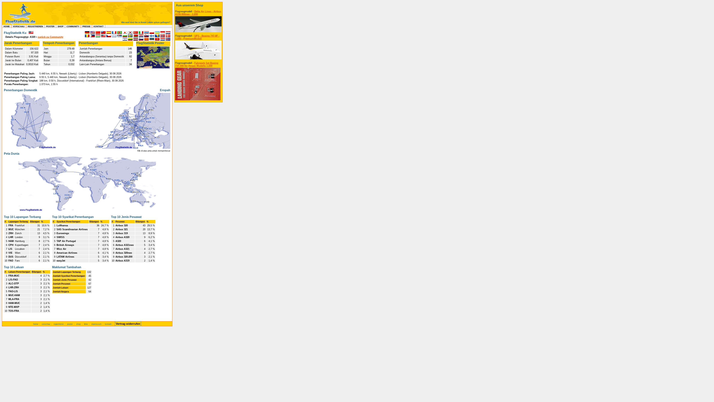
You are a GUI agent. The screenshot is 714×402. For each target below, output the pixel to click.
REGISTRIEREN (35, 26)
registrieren (59, 324)
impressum (96, 324)
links (86, 324)
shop (78, 324)
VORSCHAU (19, 26)
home (35, 324)
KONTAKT (99, 26)
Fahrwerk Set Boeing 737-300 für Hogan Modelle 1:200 (196, 64)
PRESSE (86, 26)
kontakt (108, 324)
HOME (7, 26)
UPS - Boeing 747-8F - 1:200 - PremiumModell (197, 37)
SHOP (60, 26)
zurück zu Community (50, 37)
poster (70, 324)
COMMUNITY (73, 26)
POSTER (50, 26)
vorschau (46, 324)
